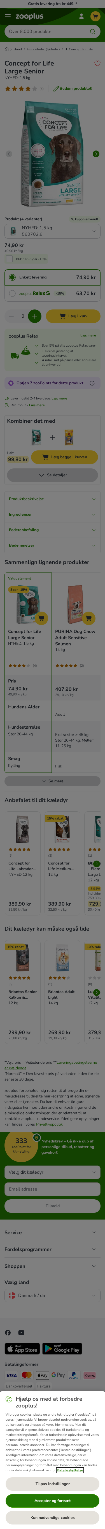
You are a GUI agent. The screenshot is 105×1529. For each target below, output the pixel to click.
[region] (52, 1460)
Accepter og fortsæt (52, 1500)
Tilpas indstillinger (53, 1484)
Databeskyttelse (70, 1470)
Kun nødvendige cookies (53, 1517)
